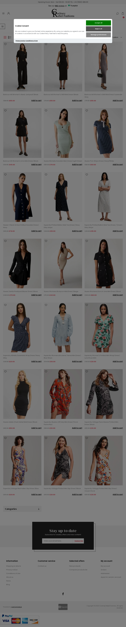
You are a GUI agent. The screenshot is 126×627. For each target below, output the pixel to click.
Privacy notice (20, 41)
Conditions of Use (32, 41)
